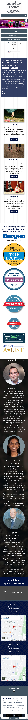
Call (10, 715)
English (12, 51)
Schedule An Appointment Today (14, 582)
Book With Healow (14, 35)
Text (19, 715)
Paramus (5, 68)
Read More (14, 139)
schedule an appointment (18, 92)
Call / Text (14, 31)
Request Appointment (14, 39)
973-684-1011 (11, 43)
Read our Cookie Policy (13, 712)
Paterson (14, 68)
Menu (2, 15)
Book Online (14, 718)
